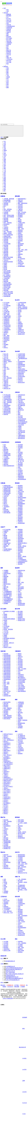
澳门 (4, 190)
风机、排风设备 (7, 231)
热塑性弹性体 (6, 573)
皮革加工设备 (6, 287)
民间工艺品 (6, 900)
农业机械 (20, 444)
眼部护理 (5, 860)
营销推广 (20, 515)
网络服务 (20, 505)
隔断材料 (20, 227)
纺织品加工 (6, 785)
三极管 (5, 623)
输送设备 (5, 245)
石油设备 (5, 254)
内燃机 (5, 264)
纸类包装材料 (6, 667)
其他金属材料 (6, 540)
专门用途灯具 (21, 735)
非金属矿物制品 (7, 549)
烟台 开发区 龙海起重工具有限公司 (15, 973)
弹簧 (4, 373)
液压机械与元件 (7, 237)
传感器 (19, 426)
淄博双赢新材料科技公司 (12, 976)
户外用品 (20, 859)
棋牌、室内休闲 (22, 866)
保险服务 (20, 508)
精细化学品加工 (7, 780)
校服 (4, 885)
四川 (4, 174)
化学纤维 (20, 905)
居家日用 (5, 703)
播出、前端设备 (22, 888)
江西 (4, 162)
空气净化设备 (6, 210)
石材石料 (20, 206)
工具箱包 (5, 387)
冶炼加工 (5, 788)
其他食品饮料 (21, 605)
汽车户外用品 (21, 686)
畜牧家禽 (20, 464)
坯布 (19, 908)
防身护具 (20, 379)
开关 (19, 317)
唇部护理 (5, 866)
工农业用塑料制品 (22, 561)
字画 (4, 905)
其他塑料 (20, 564)
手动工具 (5, 355)
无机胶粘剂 (6, 322)
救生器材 (20, 378)
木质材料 (20, 204)
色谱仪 (19, 433)
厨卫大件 (20, 835)
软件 (4, 444)
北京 (4, 141)
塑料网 (19, 555)
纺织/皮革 (8, 60)
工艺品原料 (6, 909)
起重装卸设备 (6, 485)
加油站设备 (6, 511)
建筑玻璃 (20, 245)
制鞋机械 (5, 290)
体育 (7, 84)
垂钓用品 (20, 868)
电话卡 (5, 830)
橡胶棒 (5, 581)
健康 (7, 87)
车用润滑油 (6, 340)
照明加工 (5, 753)
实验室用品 (6, 949)
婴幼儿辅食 (21, 587)
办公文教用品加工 (8, 764)
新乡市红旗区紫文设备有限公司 (14, 969)
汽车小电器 (21, 685)
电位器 (5, 617)
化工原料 (5, 304)
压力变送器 (6, 626)
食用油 (19, 594)
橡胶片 (5, 588)
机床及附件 (6, 224)
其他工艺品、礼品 (8, 912)
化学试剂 (5, 307)
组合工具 (5, 358)
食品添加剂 (6, 337)
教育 (7, 83)
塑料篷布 (20, 549)
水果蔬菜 (20, 453)
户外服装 (20, 857)
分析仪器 (20, 400)
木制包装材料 (6, 668)
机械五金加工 (6, 744)
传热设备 (5, 251)
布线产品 (5, 823)
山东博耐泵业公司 (10, 966)
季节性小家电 (21, 833)
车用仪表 (20, 670)
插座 (19, 319)
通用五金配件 (6, 360)
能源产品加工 (6, 792)
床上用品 (20, 899)
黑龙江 (5, 154)
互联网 (8, 77)
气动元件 (5, 260)
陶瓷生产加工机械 (8, 293)
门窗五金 (20, 209)
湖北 (4, 166)
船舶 (4, 508)
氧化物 (5, 308)
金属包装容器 (6, 661)
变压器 (19, 311)
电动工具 (5, 354)
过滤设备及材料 (7, 399)
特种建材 (20, 216)
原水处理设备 (6, 397)
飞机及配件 (6, 506)
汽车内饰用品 (6, 908)
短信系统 (5, 845)
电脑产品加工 (6, 750)
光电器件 (5, 641)
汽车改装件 (21, 676)
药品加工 (5, 794)
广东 (4, 169)
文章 (7, 11)
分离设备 (5, 246)
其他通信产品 (6, 848)
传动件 (5, 225)
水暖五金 (20, 237)
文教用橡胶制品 (7, 600)
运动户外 (8, 54)
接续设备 (5, 820)
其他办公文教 (6, 950)
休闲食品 (20, 573)
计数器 (19, 427)
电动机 (5, 263)
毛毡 (19, 924)
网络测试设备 (6, 841)
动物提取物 (21, 477)
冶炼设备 (5, 255)
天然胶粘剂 (6, 320)
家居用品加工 (6, 761)
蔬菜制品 (20, 597)
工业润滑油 (6, 328)
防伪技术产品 (6, 691)
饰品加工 (5, 752)
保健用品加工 (6, 777)
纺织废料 (20, 926)
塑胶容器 (5, 590)
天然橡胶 (5, 570)
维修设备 (5, 381)
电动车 (5, 497)
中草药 (19, 468)
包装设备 (5, 203)
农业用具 (20, 447)
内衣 (4, 889)
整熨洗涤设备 (6, 272)
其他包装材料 (6, 677)
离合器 (5, 269)
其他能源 (20, 727)
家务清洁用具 (6, 702)
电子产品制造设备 (8, 234)
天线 (4, 836)
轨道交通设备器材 (8, 487)
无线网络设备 (6, 453)
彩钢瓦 (19, 233)
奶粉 (19, 585)
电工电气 (8, 18)
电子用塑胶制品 (7, 593)
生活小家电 (21, 821)
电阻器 (5, 624)
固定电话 (5, 824)
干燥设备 (5, 249)
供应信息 (5, 12)
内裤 (4, 888)
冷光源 (19, 746)
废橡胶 (5, 578)
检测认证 (20, 488)
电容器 (5, 620)
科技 (7, 78)
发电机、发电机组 (22, 307)
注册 (2, 963)
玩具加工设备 (6, 282)
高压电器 (20, 326)
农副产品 (20, 458)
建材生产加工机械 (8, 257)
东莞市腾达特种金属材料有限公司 (14, 978)
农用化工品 (6, 313)
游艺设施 (20, 860)
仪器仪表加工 (6, 747)
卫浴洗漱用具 (6, 709)
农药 (19, 450)
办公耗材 (5, 943)
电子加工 (5, 806)
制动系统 (20, 662)
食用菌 (19, 455)
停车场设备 (6, 494)
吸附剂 (5, 341)
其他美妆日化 (6, 868)
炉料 (4, 547)
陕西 (4, 180)
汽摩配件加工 (6, 767)
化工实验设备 (6, 305)
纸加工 (5, 770)
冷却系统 (20, 667)
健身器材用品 (21, 854)
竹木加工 (5, 807)
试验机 (5, 266)
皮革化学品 (21, 932)
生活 (7, 81)
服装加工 (5, 737)
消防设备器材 (21, 357)
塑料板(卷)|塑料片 (22, 543)
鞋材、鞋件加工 (7, 755)
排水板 (19, 219)
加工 (7, 47)
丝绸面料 (20, 917)
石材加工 (5, 735)
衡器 (19, 414)
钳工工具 (5, 379)
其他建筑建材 (21, 266)
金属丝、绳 (6, 544)
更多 (2, 982)
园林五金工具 (6, 385)
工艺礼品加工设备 (8, 291)
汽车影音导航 (21, 682)
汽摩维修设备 (21, 688)
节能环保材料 (6, 405)
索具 (4, 372)
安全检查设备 (21, 361)
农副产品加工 (6, 782)
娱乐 (7, 86)
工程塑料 (20, 531)
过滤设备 (5, 212)
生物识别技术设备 (22, 370)
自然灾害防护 (21, 372)
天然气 (19, 711)
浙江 (4, 157)
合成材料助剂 (6, 329)
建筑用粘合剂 (21, 213)
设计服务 (20, 499)
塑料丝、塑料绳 (22, 556)
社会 (7, 80)
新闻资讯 (5, 66)
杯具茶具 (5, 706)
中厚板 (5, 532)
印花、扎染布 (21, 921)
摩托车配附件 (21, 677)
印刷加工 (5, 746)
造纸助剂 (20, 949)
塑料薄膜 (20, 541)
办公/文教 (8, 62)
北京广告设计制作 (10, 972)
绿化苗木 (20, 470)
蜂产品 (19, 590)
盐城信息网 (10, 998)
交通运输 (8, 29)
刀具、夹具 (6, 369)
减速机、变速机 (7, 233)
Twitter (24, 1113)
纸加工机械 (6, 288)
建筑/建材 (8, 15)
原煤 (19, 714)
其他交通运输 (6, 512)
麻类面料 (20, 911)
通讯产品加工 (6, 765)
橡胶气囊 (5, 587)
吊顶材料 (20, 225)
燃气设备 (5, 279)
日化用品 (5, 857)
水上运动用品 (21, 869)
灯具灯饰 (20, 239)
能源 (7, 45)
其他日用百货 (6, 718)
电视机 (19, 829)
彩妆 (4, 863)
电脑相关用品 (6, 455)
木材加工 (5, 776)
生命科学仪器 (21, 403)
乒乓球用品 (21, 865)
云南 (4, 177)
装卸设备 (5, 204)
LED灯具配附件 (22, 738)
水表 (19, 252)
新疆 (4, 186)
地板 (19, 218)
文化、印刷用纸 (22, 943)
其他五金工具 (6, 388)
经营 (7, 69)
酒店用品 (5, 712)
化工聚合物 (6, 311)
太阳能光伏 (21, 329)
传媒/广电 (8, 57)
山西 (4, 148)
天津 (4, 144)
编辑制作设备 (21, 886)
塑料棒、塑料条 (22, 546)
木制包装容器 (6, 656)
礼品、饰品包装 (7, 911)
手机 (4, 827)
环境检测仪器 (6, 409)
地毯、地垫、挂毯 (22, 249)
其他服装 (5, 892)
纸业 (7, 63)
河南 (4, 165)
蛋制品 (19, 602)
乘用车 (5, 499)
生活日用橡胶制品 (8, 599)
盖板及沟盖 (21, 263)
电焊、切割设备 (7, 222)
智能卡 (19, 367)
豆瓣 (23, 1080)
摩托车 (5, 503)
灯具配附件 (21, 749)
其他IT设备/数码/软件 (8, 465)
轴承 (4, 366)
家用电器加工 (6, 798)
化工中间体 (6, 302)
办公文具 (5, 944)
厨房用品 (5, 711)
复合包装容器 (6, 664)
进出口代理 (21, 491)
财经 (7, 74)
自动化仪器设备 (22, 418)
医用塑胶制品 (21, 562)
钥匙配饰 (5, 903)
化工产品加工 (6, 791)
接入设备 (5, 839)
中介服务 (20, 496)
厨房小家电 (21, 820)
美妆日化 (8, 53)
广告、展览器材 (22, 879)
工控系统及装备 (22, 302)
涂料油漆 (20, 207)
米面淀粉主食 (21, 570)
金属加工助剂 (6, 317)
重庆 (4, 145)
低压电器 (20, 325)
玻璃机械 (5, 221)
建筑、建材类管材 (22, 203)
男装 (4, 880)
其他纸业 (20, 952)
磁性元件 (5, 645)
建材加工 (5, 795)
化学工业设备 (6, 270)
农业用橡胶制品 (7, 594)
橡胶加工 (5, 812)
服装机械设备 (6, 285)
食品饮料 (8, 36)
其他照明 (20, 753)
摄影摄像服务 (21, 503)
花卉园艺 (20, 471)
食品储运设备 (21, 603)
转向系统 (20, 664)
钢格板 (19, 221)
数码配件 (5, 461)
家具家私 (20, 210)
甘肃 (4, 181)
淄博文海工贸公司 (10, 970)
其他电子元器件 (7, 647)
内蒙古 (5, 150)
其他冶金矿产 (6, 550)
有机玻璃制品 (6, 597)
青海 (4, 183)
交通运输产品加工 (8, 762)
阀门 (4, 206)
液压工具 (5, 376)
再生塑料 (20, 535)
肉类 (19, 591)
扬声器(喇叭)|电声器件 (9, 638)
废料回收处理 (6, 412)
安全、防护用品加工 (8, 740)
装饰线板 (20, 240)
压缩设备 (5, 239)
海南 (4, 172)
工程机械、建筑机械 (8, 198)
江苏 (4, 156)
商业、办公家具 (22, 212)
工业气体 (5, 310)
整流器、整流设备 (8, 629)
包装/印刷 (8, 41)
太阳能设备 (21, 702)
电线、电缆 (21, 304)
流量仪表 (20, 408)
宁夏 (4, 184)
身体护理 (5, 859)
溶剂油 (19, 709)
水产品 (19, 593)
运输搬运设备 (6, 488)
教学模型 (5, 946)
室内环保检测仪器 (22, 421)
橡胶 (7, 35)
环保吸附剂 (6, 406)
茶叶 (19, 581)
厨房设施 (20, 251)
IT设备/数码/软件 (10, 26)
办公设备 (5, 456)
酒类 (19, 579)
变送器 (19, 397)
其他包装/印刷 (7, 695)
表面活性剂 (6, 323)
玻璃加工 (5, 809)
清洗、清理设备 (7, 209)
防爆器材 (20, 363)
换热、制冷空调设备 (8, 216)
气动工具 (5, 357)
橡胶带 (5, 582)
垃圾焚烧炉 (6, 273)
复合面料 (20, 918)
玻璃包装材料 (6, 674)
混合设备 (5, 248)
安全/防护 (8, 21)
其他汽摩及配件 (22, 691)
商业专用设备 (6, 258)
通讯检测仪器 (6, 846)
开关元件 (5, 644)
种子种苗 (20, 452)
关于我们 (16, 985)
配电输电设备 (21, 305)
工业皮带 (5, 227)
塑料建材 (20, 215)
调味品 (19, 596)
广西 (4, 171)
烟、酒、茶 (21, 461)
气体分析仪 (21, 402)
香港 (4, 189)
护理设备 (20, 615)
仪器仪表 (8, 24)
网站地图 (16, 986)
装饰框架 (5, 906)
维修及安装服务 (22, 497)
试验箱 (19, 396)
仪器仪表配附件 (22, 423)
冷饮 (19, 599)
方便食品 (20, 575)
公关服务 (20, 506)
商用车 (5, 502)
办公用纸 (20, 944)
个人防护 (20, 264)
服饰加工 (5, 773)
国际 (7, 72)
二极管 (5, 621)
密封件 (5, 363)
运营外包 (20, 521)
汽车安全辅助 (21, 680)
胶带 (4, 680)
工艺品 (5, 899)
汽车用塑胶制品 (22, 559)
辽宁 (4, 151)
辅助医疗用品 (21, 618)
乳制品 (19, 584)
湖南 (4, 168)
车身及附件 (21, 674)
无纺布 (19, 923)
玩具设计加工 (6, 797)
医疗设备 (20, 611)
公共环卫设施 (6, 408)
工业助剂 (5, 331)
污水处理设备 (6, 243)
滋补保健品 (21, 588)
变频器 (19, 328)
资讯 (7, 9)
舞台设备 (20, 880)
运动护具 (20, 381)
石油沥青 (20, 261)
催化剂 (5, 334)
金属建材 (20, 201)
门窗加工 (5, 774)
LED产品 (5, 630)
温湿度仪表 (21, 409)
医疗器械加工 (6, 803)
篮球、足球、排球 (22, 863)
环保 (7, 23)
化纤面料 (20, 912)
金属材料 (5, 531)
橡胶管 (5, 575)
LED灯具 (20, 734)
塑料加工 (5, 804)
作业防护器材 (21, 376)
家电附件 (20, 836)
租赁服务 (20, 509)
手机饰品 (5, 902)
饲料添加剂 (6, 338)
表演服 (5, 886)
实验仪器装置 (21, 436)
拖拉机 (5, 500)
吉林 (4, 153)
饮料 (19, 578)
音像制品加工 (6, 768)
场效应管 (5, 627)
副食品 (19, 572)
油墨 (4, 346)
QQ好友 (24, 1058)
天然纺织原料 (21, 903)
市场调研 (20, 514)
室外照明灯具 (21, 737)
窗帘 (19, 246)
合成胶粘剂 (6, 319)
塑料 (7, 33)
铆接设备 (5, 281)
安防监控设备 (21, 366)
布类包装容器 (6, 658)
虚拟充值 (5, 464)
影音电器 (20, 826)
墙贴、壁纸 (21, 228)
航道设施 (5, 509)
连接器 (19, 322)
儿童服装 (5, 891)
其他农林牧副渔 (22, 479)
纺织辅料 (20, 900)
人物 (7, 75)
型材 (4, 534)
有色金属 (5, 541)
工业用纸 (20, 946)
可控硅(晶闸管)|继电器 (9, 618)
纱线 (19, 906)
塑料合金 (20, 534)
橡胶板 (19, 257)
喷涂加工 (5, 749)
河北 (4, 147)
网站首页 (3, 985)
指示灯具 (20, 740)
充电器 (19, 316)
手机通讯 (5, 452)
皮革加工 (5, 800)
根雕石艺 (20, 474)
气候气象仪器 (21, 432)
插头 (19, 320)
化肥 (19, 449)
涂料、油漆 (6, 314)
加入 (2, 137)
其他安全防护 (21, 382)
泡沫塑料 (20, 552)
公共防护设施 (21, 354)
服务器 (5, 447)
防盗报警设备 (21, 364)
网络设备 (5, 449)
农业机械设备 (6, 200)
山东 (4, 163)
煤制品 (19, 715)
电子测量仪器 (21, 405)
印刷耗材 (5, 689)
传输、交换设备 (7, 821)
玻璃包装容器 (6, 662)
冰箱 (19, 830)
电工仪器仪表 (21, 332)
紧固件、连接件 (7, 361)
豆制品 (19, 600)
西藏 (4, 178)
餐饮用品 (5, 705)
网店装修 (20, 517)
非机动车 (5, 505)
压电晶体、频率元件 (8, 642)
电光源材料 (21, 750)
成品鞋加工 (6, 771)
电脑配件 (5, 459)
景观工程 (20, 200)
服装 (7, 56)
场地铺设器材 (21, 856)
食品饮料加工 (6, 783)
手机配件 (5, 462)
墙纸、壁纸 (21, 947)
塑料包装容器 (6, 659)
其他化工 (5, 347)
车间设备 (5, 242)
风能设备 (20, 718)
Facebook (24, 1102)
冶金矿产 (8, 32)
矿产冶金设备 (6, 529)
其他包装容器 (6, 665)
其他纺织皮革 (21, 935)
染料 (4, 343)
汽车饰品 (20, 683)
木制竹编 (20, 473)
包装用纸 (20, 941)
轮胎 (4, 585)
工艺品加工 (6, 756)
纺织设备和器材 (7, 284)
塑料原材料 (21, 538)
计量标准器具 (21, 435)
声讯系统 (5, 843)
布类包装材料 (6, 670)
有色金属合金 (6, 543)
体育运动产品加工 (8, 734)
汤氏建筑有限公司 (10, 961)
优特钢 (5, 537)
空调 (19, 827)
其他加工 (5, 813)
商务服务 (8, 30)
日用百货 (8, 44)
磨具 (4, 370)
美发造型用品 (6, 862)
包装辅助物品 (6, 679)
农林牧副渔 (9, 27)
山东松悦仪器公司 (10, 975)
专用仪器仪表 (21, 394)
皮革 (19, 929)
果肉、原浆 (21, 582)
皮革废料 (20, 930)
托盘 (4, 685)
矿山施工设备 (6, 201)
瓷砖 (19, 248)
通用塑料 (20, 529)
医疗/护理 (8, 39)
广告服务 (20, 494)
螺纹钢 (5, 535)
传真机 (5, 832)
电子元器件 (9, 38)
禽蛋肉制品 (21, 459)
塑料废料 (20, 537)
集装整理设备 (6, 491)
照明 (7, 48)
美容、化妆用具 (7, 856)
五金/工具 (8, 20)
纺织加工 (5, 801)
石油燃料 (20, 705)
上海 (4, 142)
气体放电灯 (21, 743)
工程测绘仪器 (21, 430)
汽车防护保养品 (22, 679)
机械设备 (8, 14)
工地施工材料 (21, 222)
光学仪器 (20, 417)
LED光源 (20, 741)
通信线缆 (5, 838)
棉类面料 (20, 909)
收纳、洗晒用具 (7, 708)
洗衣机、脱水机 (22, 832)
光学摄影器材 (21, 885)
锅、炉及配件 (6, 275)
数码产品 (5, 450)
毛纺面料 (20, 914)
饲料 (19, 467)
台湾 (4, 187)
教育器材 (5, 947)
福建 (4, 160)
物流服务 (20, 485)
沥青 (19, 708)
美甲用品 (5, 865)
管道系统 (20, 234)
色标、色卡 (6, 692)
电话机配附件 (6, 826)
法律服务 (20, 512)
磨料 (4, 375)
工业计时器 (21, 424)
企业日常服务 (21, 500)
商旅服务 (20, 511)
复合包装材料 (6, 676)
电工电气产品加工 (8, 786)
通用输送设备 (6, 490)
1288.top (5, 998)
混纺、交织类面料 (22, 915)
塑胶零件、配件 (7, 596)
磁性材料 (5, 546)
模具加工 (5, 741)
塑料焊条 (20, 550)
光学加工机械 (6, 294)
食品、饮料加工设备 (8, 215)
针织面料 (20, 902)
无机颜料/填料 (7, 316)
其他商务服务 (21, 523)
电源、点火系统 (22, 668)
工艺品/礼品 (9, 59)
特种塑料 (20, 532)
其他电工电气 (21, 334)
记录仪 (19, 429)
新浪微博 (24, 1017)
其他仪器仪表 (21, 438)
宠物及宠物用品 (7, 717)
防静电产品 (21, 331)
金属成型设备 (6, 236)
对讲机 (5, 833)
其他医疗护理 (21, 620)
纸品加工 (5, 759)
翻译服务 (20, 520)
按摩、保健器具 (22, 862)
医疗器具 (20, 612)
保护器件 (5, 639)
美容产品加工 (6, 738)
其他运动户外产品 (22, 872)
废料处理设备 (6, 411)
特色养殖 (20, 465)
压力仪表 (20, 415)
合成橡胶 (5, 572)
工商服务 (20, 490)
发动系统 (20, 659)
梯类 (19, 242)
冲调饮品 (20, 576)
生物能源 (20, 706)
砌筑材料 (20, 230)
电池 (19, 314)
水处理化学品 (6, 325)
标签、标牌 (6, 683)
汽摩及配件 (9, 42)
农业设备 (20, 446)
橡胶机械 (5, 252)
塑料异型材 (21, 547)
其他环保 (5, 414)
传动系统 (20, 661)
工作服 (5, 883)
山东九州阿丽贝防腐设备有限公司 (14, 967)
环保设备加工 (6, 743)
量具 (19, 412)
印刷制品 (5, 694)
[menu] (1, 1)
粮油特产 (20, 456)
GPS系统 (5, 835)
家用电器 (8, 51)
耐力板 (19, 260)
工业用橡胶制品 (7, 591)
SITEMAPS (10, 986)
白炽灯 (19, 744)
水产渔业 (20, 462)
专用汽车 (5, 496)
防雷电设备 (21, 373)
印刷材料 (5, 688)
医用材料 (20, 617)
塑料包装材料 (6, 671)
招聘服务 (20, 518)
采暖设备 (20, 236)
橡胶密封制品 (6, 584)
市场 (7, 68)
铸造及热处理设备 (8, 261)
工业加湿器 (6, 278)
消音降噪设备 (6, 276)
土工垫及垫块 (21, 258)
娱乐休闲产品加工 (8, 779)
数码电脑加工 (6, 758)
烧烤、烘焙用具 (7, 715)
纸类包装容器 (6, 655)
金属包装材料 (6, 673)
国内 (7, 71)
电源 (19, 313)
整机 (4, 446)
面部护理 (5, 854)
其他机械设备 (6, 296)
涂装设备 (5, 240)
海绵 (19, 553)
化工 (7, 17)
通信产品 (8, 50)
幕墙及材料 (21, 243)
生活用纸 (5, 714)
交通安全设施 (21, 355)
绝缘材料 (20, 231)
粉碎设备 (5, 218)
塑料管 (19, 544)
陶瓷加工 (5, 810)
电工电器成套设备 (22, 308)
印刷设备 (5, 228)
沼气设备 (20, 717)
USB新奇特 (6, 458)
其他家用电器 (21, 838)
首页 (4, 8)
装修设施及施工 (22, 198)
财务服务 (20, 502)
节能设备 (5, 213)
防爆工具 (5, 367)
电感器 (5, 636)
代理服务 (20, 493)
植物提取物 (21, 476)
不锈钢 (5, 538)
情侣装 (5, 882)
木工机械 (5, 230)
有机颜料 (5, 344)
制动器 (5, 267)
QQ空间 (24, 1069)
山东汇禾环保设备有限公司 (13, 979)
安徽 (4, 159)
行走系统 (20, 665)
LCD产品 (5, 632)
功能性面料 (21, 920)
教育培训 (20, 487)
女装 (4, 879)
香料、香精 (6, 335)
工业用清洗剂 (6, 326)
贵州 (4, 175)
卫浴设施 (20, 224)
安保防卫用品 (21, 369)
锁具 (19, 255)
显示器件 (5, 633)
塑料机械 (5, 219)
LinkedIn (24, 1091)
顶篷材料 (20, 254)
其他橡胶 (5, 603)
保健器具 (20, 614)
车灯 (19, 671)
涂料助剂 (5, 332)
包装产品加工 (6, 789)
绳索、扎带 (6, 682)
